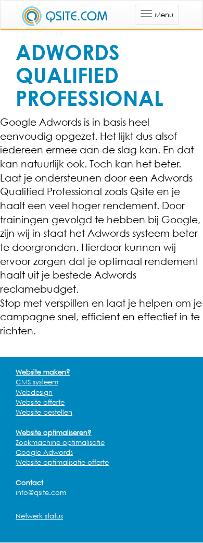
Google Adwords (44, 452)
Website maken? (43, 372)
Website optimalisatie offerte (62, 462)
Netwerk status (39, 516)
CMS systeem (37, 382)
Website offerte (40, 402)
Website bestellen (44, 412)
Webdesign (34, 392)
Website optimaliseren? (54, 432)
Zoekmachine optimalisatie (60, 442)
